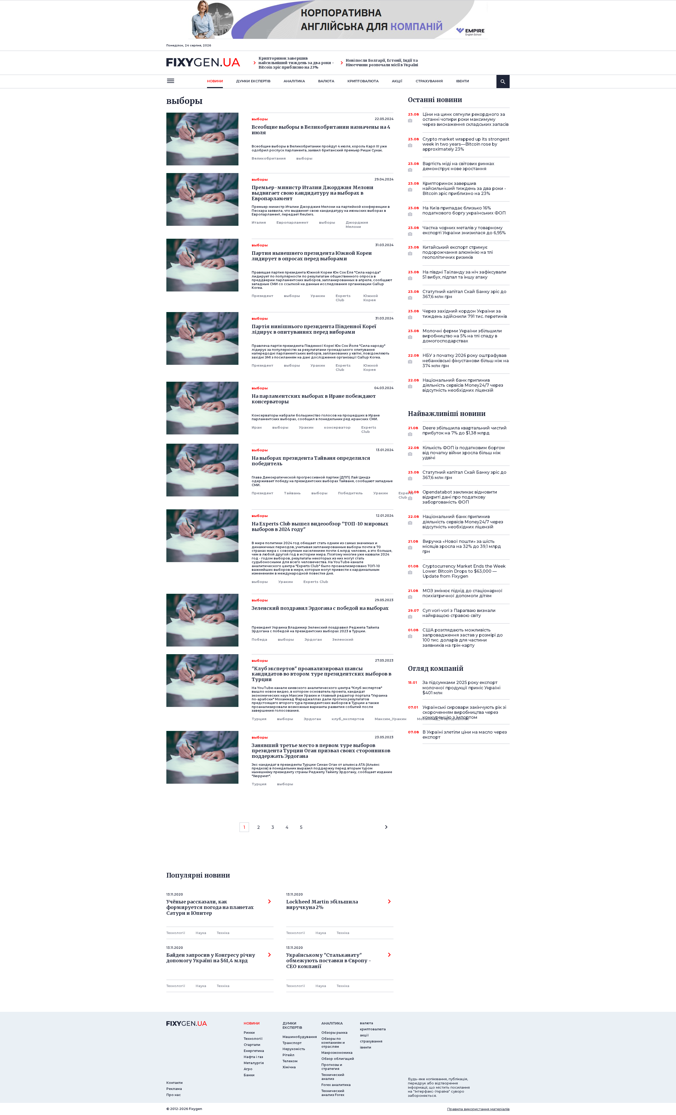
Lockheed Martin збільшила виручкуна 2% (322, 905)
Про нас (173, 1095)
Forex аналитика (336, 1085)
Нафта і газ (253, 1057)
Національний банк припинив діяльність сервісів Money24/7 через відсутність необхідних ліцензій (462, 385)
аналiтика (332, 1023)
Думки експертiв (253, 81)
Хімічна (289, 1067)
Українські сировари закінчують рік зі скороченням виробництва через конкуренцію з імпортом (464, 712)
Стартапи (252, 1045)
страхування (429, 81)
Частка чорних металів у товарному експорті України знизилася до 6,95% (464, 230)
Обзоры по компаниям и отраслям (333, 1043)
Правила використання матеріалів (478, 1109)
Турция (259, 719)
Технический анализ (332, 1077)
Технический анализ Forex (332, 1093)
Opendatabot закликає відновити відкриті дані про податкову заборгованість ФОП (459, 497)
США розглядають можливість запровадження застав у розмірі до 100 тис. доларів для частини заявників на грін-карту (462, 638)
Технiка (223, 933)
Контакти (174, 1083)
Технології (175, 933)
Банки (249, 1075)
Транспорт (292, 1043)
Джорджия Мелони (357, 224)
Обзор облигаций (337, 1059)
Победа (259, 639)
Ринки (249, 1033)
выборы (304, 158)
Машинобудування (300, 1037)
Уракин (318, 296)
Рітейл (288, 1055)
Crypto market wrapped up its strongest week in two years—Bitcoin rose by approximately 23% (465, 144)
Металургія (254, 1063)
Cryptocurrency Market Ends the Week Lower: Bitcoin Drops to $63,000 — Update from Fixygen (464, 571)
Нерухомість (294, 1049)
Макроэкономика (337, 1053)
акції (397, 81)
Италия (259, 222)
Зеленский (342, 639)
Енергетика (254, 1051)
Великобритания (269, 158)
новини (215, 81)
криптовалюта (363, 81)
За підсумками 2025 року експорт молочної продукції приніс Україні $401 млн (461, 687)
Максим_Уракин (390, 719)
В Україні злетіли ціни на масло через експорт (464, 735)
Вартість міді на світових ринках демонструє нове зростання (458, 166)
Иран (257, 427)
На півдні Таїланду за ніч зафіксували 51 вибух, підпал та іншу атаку (464, 275)
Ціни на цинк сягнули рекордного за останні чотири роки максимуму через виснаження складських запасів (465, 119)
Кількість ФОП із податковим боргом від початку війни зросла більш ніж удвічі (463, 452)
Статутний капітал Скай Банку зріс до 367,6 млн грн (464, 294)
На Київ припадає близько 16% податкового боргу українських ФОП (464, 210)
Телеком (290, 1061)
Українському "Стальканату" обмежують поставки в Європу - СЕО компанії (329, 960)
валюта (326, 81)
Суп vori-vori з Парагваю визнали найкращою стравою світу (459, 613)
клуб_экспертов (348, 719)
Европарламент (292, 222)
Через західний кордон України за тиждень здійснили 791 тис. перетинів (464, 314)
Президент (262, 296)
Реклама (174, 1089)
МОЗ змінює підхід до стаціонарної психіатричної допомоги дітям (462, 593)
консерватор (337, 427)
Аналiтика (294, 81)
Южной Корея (370, 298)
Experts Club (343, 298)
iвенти (462, 81)
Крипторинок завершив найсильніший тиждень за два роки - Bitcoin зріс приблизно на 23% (296, 62)
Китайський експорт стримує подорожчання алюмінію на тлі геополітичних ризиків (457, 252)
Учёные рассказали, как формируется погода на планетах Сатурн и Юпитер (210, 907)
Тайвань (292, 493)
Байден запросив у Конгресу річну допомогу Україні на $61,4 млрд (210, 958)
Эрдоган (313, 639)
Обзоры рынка (334, 1033)
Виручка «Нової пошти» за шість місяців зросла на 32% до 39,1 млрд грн (461, 546)
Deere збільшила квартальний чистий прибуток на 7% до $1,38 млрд (464, 430)
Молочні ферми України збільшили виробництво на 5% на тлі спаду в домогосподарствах (462, 335)
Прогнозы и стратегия (331, 1067)
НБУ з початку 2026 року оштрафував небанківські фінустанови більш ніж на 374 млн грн (465, 360)
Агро (248, 1069)
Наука (201, 933)
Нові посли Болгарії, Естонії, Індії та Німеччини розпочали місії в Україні (382, 62)
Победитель (350, 493)
